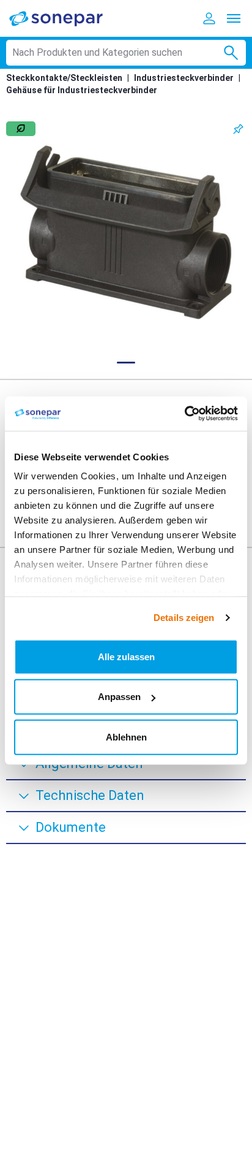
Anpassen (119, 696)
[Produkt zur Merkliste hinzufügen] (238, 129)
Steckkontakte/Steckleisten (64, 78)
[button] (126, 232)
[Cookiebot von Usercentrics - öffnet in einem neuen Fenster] (184, 414)
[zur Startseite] (64, 18)
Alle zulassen (126, 656)
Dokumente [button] (70, 827)
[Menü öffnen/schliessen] (233, 18)
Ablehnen (126, 736)
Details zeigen (184, 617)
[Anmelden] (209, 18)
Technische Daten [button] (89, 795)
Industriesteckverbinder (184, 78)
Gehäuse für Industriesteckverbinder (81, 90)
